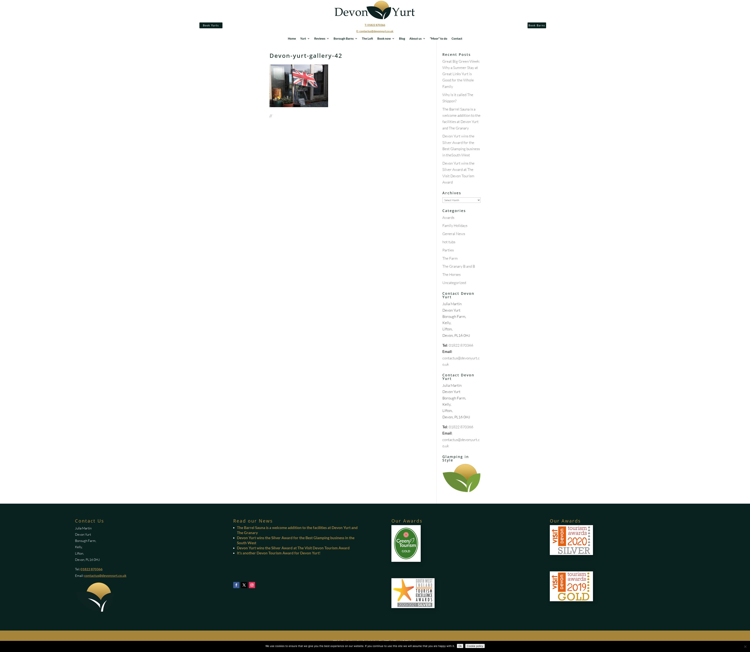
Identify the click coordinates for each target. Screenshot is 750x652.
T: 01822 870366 (375, 25)
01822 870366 (461, 345)
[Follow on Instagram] (252, 585)
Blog (402, 38)
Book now (384, 38)
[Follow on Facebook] (236, 585)
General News (453, 233)
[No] (745, 646)
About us (415, 38)
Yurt (303, 38)
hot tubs (448, 242)
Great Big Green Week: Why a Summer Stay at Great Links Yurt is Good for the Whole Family (461, 74)
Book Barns (537, 25)
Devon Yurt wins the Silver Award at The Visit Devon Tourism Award (293, 548)
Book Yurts (211, 25)
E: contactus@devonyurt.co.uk (374, 31)
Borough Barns (344, 38)
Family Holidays (454, 225)
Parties (448, 250)
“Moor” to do (438, 38)
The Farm (450, 258)
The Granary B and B (458, 266)
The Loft (367, 38)
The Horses (451, 274)
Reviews (319, 38)
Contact (457, 38)
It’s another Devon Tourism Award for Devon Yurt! (279, 553)
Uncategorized (454, 282)
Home (292, 38)
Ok (460, 646)
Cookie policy (475, 646)
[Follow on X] (244, 585)
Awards (448, 217)
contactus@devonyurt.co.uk (105, 576)
